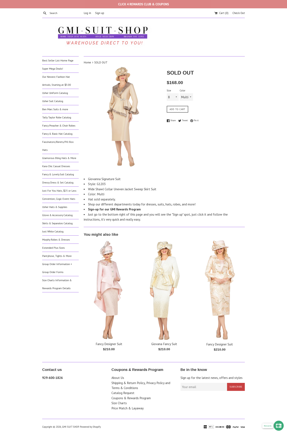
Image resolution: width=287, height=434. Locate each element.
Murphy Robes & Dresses (56, 239)
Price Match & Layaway (127, 408)
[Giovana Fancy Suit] (164, 290)
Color (182, 90)
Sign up (99, 13)
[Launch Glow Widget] (279, 426)
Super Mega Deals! (52, 68)
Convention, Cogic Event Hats (58, 198)
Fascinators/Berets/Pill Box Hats (58, 145)
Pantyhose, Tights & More (57, 256)
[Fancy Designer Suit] (108, 290)
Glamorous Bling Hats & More (59, 158)
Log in (87, 13)
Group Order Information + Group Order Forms (57, 268)
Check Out (239, 13)
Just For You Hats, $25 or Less (59, 190)
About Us (117, 378)
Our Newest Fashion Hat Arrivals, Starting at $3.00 (56, 80)
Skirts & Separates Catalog (57, 223)
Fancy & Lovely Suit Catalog (58, 174)
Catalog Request (122, 393)
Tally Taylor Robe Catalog (56, 117)
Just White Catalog (52, 231)
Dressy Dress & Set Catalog (57, 182)
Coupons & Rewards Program (131, 398)
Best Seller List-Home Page (57, 60)
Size (169, 90)
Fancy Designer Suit (109, 344)
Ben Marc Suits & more (55, 109)
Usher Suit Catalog (52, 101)
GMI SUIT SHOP (70, 426)
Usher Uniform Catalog (55, 93)
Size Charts (119, 403)
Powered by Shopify (90, 426)
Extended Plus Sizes (53, 247)
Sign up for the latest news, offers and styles (211, 378)
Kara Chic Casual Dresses (56, 166)
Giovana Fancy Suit (164, 344)
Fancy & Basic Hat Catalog (57, 133)
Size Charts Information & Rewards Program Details (57, 284)
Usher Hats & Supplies (54, 207)
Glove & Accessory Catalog (57, 215)
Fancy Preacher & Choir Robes (58, 125)
